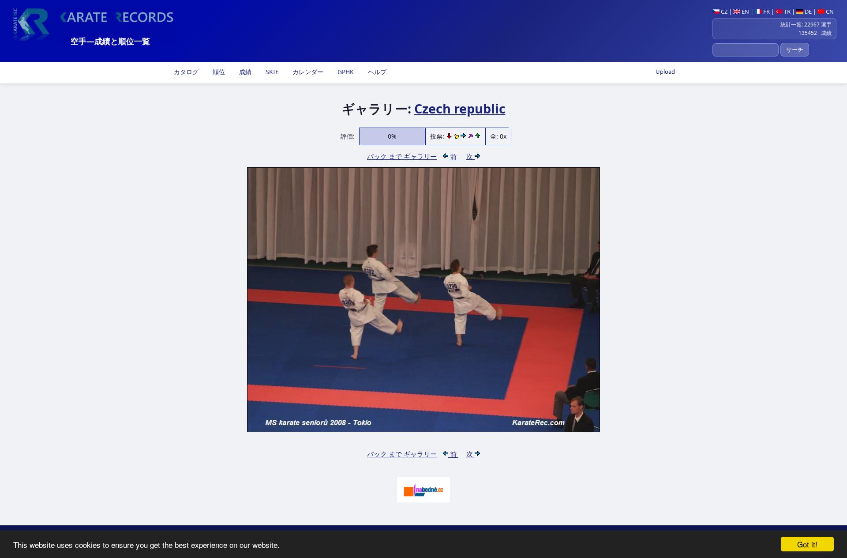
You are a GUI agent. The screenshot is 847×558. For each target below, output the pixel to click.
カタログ (185, 72)
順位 (218, 72)
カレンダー (307, 72)
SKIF (271, 72)
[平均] (457, 136)
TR (787, 11)
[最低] (450, 136)
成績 (244, 72)
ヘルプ (376, 72)
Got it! (807, 544)
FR (766, 11)
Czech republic (460, 108)
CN (829, 11)
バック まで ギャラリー (402, 156)
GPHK (345, 72)
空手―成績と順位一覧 (110, 41)
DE (807, 11)
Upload (665, 71)
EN (744, 11)
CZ (723, 11)
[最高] (471, 136)
